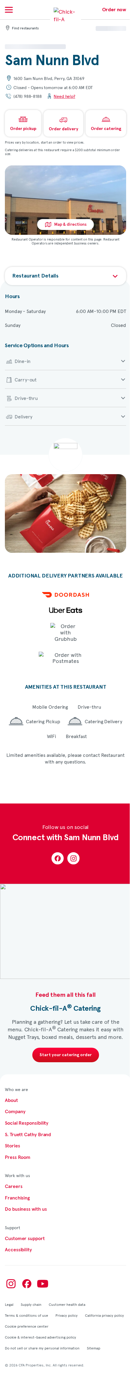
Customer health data (67, 1304)
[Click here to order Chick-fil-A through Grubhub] (65, 632)
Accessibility (18, 1249)
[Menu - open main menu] (9, 10)
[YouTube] (43, 1284)
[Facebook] (57, 858)
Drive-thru (26, 397)
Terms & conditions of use (26, 1315)
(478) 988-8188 (27, 96)
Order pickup (23, 129)
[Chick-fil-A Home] (65, 19)
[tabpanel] (65, 541)
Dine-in (22, 361)
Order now (114, 9)
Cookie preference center (26, 1326)
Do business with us (26, 1209)
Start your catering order (66, 1055)
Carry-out (26, 379)
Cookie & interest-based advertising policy (40, 1337)
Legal (9, 1304)
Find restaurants (25, 28)
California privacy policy (104, 1315)
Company (15, 1111)
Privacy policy (66, 1315)
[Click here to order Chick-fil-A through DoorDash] (65, 595)
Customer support (25, 1238)
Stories (12, 1145)
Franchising (17, 1198)
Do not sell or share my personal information (42, 1348)
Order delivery (63, 129)
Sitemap (93, 1348)
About (11, 1100)
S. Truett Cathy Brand (28, 1134)
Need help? (64, 96)
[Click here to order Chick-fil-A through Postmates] (65, 658)
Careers (13, 1186)
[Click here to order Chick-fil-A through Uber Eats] (65, 610)
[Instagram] (73, 858)
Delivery (23, 416)
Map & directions (70, 224)
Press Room (17, 1157)
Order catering (106, 129)
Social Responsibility (26, 1123)
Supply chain (31, 1304)
